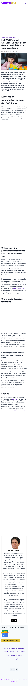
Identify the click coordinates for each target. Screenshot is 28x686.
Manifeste (5, 651)
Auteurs (12, 651)
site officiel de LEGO (18, 288)
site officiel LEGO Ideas (19, 410)
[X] (14, 669)
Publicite (22, 651)
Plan (17, 651)
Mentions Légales (14, 659)
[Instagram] (17, 669)
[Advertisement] (14, 21)
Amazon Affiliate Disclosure (14, 655)
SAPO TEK (15, 399)
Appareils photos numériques (8, 37)
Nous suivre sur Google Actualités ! (10, 640)
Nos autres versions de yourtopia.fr (14, 648)
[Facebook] (11, 669)
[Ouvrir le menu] (25, 3)
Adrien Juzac (6, 51)
